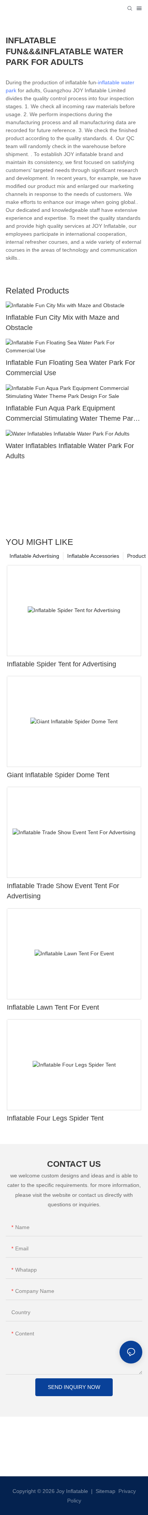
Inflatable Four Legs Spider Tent (55, 1118)
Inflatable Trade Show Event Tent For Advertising (63, 891)
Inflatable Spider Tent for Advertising (61, 664)
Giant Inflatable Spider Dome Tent (58, 775)
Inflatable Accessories (93, 556)
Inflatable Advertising (34, 556)
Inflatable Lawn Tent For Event (53, 1007)
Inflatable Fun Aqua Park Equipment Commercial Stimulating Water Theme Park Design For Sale (71, 414)
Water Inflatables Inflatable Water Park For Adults (70, 451)
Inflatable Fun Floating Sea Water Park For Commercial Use (70, 368)
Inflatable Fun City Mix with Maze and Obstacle (62, 322)
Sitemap (104, 1491)
